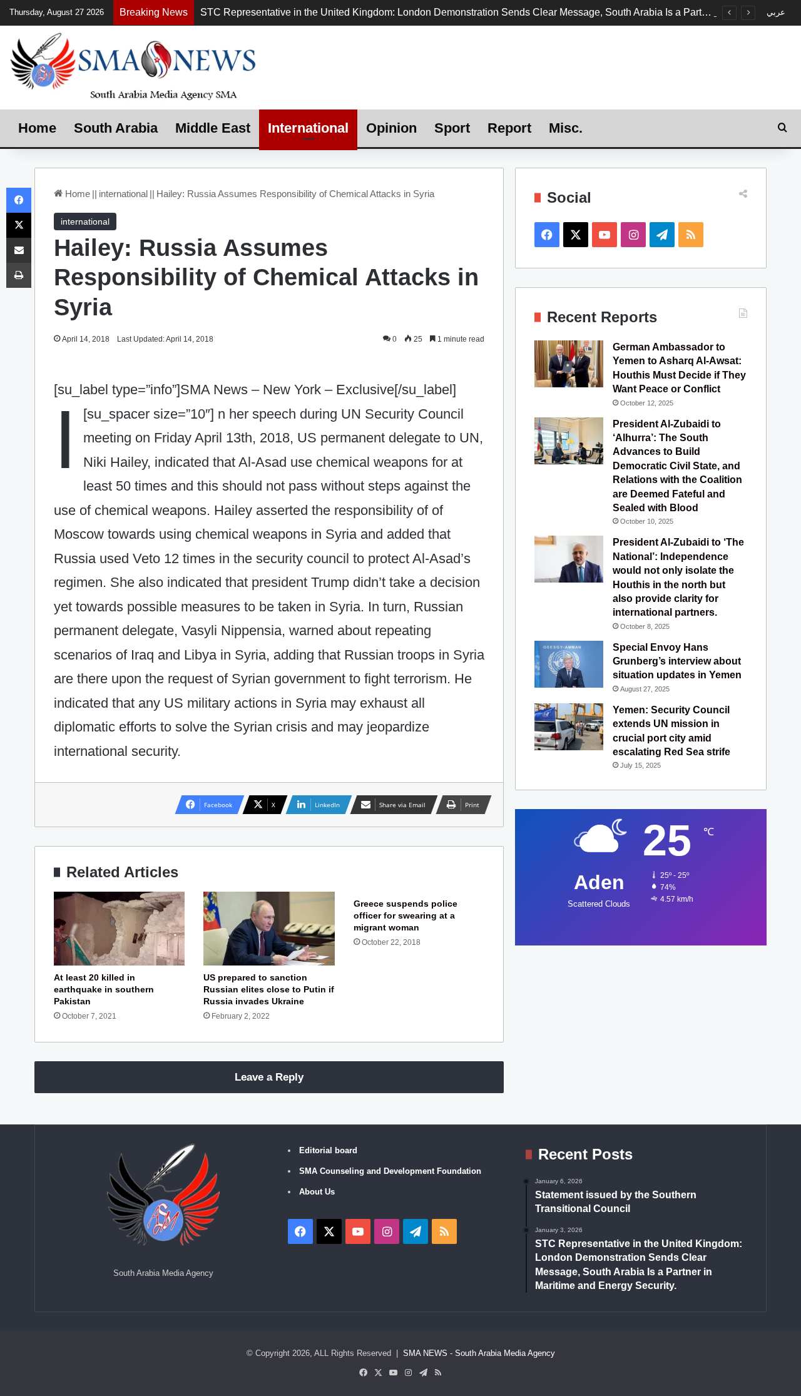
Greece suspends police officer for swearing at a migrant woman (405, 915)
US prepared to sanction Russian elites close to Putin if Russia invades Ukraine (268, 989)
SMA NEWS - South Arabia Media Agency (479, 1353)
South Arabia (116, 128)
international (123, 193)
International (308, 128)
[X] (18, 225)
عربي (776, 12)
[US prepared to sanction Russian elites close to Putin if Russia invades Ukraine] (268, 928)
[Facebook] (18, 200)
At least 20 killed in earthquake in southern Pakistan (104, 989)
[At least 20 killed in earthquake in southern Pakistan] (119, 928)
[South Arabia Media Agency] (133, 65)
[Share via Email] (18, 250)
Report (509, 128)
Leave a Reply (269, 1077)
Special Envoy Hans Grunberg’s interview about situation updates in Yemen (677, 661)
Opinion (391, 128)
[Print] (18, 275)
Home (37, 128)
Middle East (212, 128)
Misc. (566, 128)
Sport (452, 128)
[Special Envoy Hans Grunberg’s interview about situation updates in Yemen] (568, 664)
